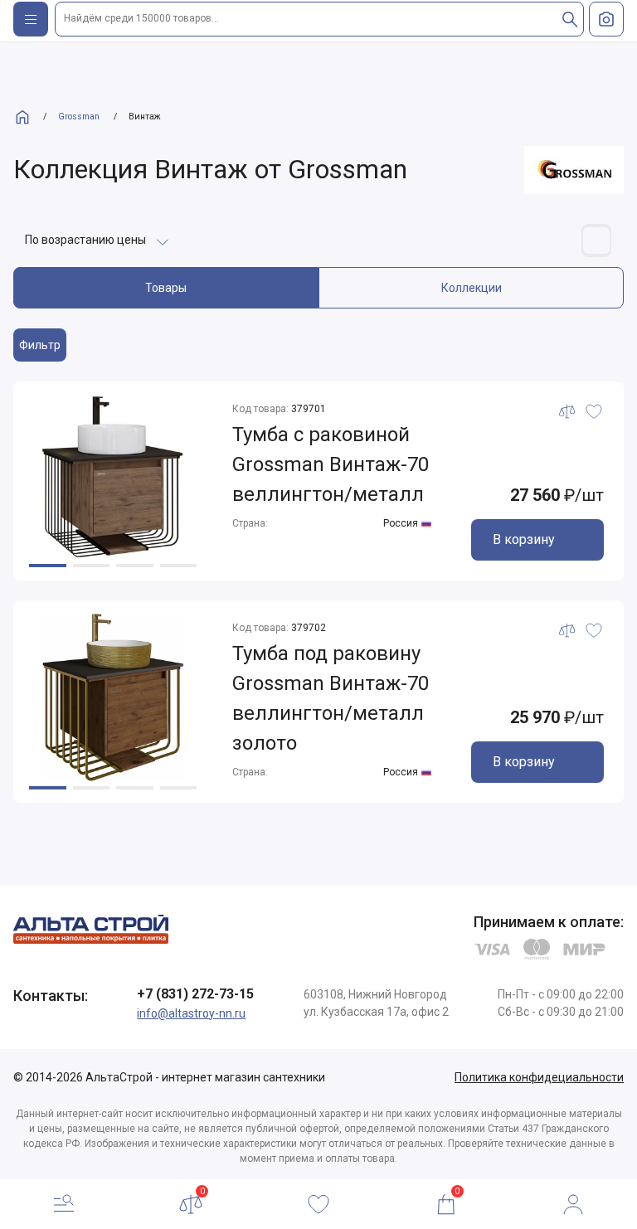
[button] (47, 565)
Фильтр (40, 345)
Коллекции (471, 287)
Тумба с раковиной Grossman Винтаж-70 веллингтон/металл (330, 464)
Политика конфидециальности (539, 1077)
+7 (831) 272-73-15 (195, 994)
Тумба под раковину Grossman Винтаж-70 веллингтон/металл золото (330, 698)
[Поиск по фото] (606, 19)
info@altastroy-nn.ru (191, 1013)
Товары (166, 287)
